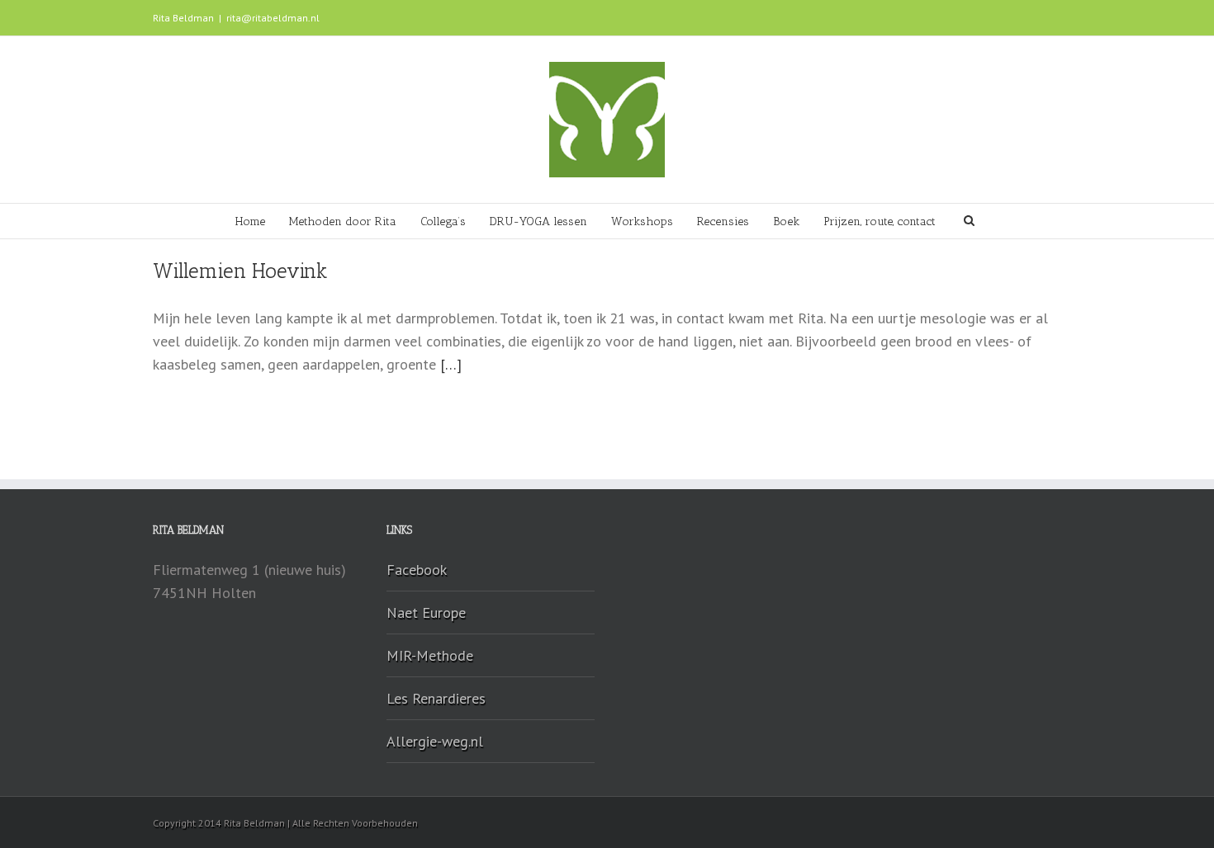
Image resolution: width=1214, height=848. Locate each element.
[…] (451, 364)
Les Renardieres (436, 698)
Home (250, 221)
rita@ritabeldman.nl (273, 18)
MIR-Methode (429, 655)
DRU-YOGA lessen (538, 221)
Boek (786, 221)
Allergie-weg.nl (434, 741)
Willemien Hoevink (240, 270)
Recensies (723, 221)
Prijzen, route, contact (879, 221)
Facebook (416, 569)
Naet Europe (426, 612)
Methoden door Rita (342, 221)
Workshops (642, 221)
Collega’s (443, 221)
